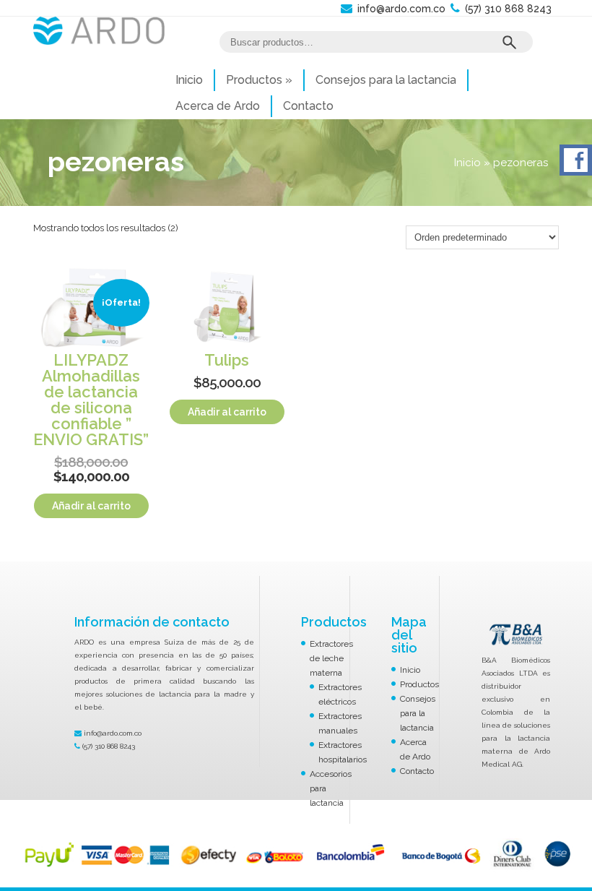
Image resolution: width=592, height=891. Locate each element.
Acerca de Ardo (217, 106)
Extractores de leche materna (331, 658)
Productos (259, 80)
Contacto (308, 106)
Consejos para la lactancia (385, 80)
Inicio (189, 80)
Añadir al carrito (91, 506)
